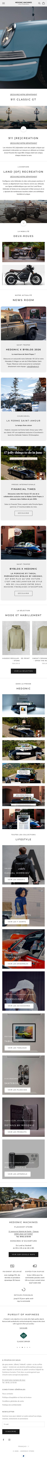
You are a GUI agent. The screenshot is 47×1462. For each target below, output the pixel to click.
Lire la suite (23, 1328)
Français (22, 1446)
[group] (23, 211)
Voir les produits (17, 1132)
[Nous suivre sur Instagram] (9, 1440)
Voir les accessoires (19, 1006)
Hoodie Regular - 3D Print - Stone (16, 659)
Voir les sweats (16, 880)
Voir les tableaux (17, 1048)
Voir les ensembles (18, 964)
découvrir (23, 513)
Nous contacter (7, 1394)
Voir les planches (17, 1090)
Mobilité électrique (23, 280)
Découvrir (23, 593)
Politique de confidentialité (11, 1405)
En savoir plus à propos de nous (13, 1380)
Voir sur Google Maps (23, 1255)
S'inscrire (11, 1432)
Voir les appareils (17, 1174)
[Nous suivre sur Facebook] (3, 1440)
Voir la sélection (23, 671)
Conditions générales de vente (13, 1401)
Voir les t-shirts (17, 922)
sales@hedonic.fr (33, 366)
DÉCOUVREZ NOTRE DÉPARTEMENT (23, 94)
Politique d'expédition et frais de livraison (16, 1397)
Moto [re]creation (23, 257)
